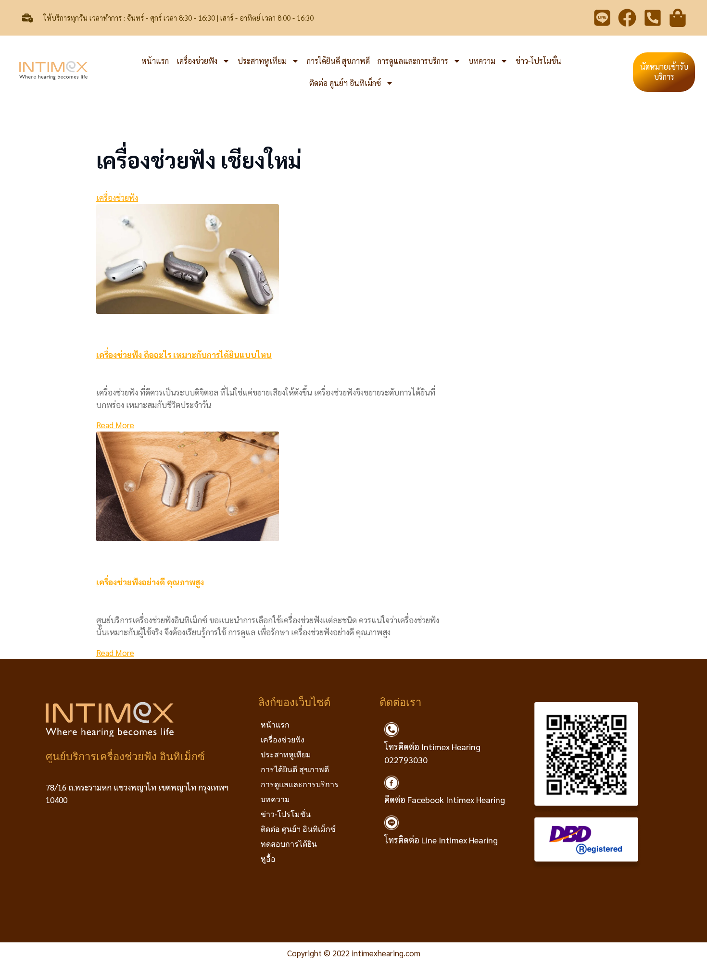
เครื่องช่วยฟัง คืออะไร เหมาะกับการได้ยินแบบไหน (184, 354)
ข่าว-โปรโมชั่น (538, 61)
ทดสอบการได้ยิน (289, 844)
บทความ (481, 61)
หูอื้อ (268, 859)
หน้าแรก (155, 61)
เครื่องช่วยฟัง (197, 61)
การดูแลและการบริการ (413, 61)
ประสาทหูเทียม (262, 61)
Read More (115, 425)
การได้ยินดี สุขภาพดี (338, 61)
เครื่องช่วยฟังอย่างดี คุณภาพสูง (150, 582)
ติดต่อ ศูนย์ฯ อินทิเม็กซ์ (345, 83)
